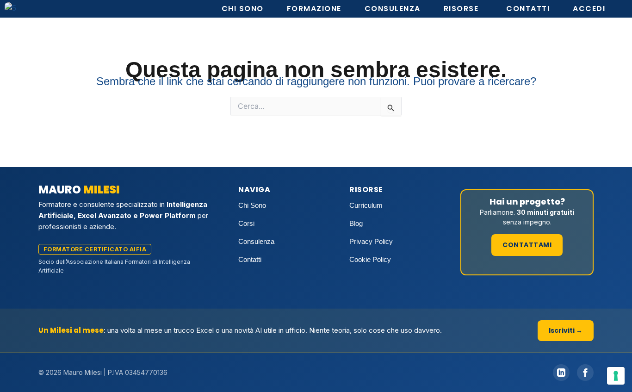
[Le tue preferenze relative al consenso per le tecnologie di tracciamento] (616, 376)
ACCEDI (589, 8)
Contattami (526, 244)
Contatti (249, 259)
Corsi (246, 223)
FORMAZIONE (314, 8)
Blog (356, 223)
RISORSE (461, 8)
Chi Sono (252, 205)
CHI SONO (243, 8)
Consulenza (256, 241)
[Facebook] (585, 372)
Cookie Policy (370, 259)
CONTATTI (528, 8)
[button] (463, 9)
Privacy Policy (371, 241)
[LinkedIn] (561, 372)
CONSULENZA (393, 8)
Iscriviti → (565, 330)
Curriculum (366, 205)
